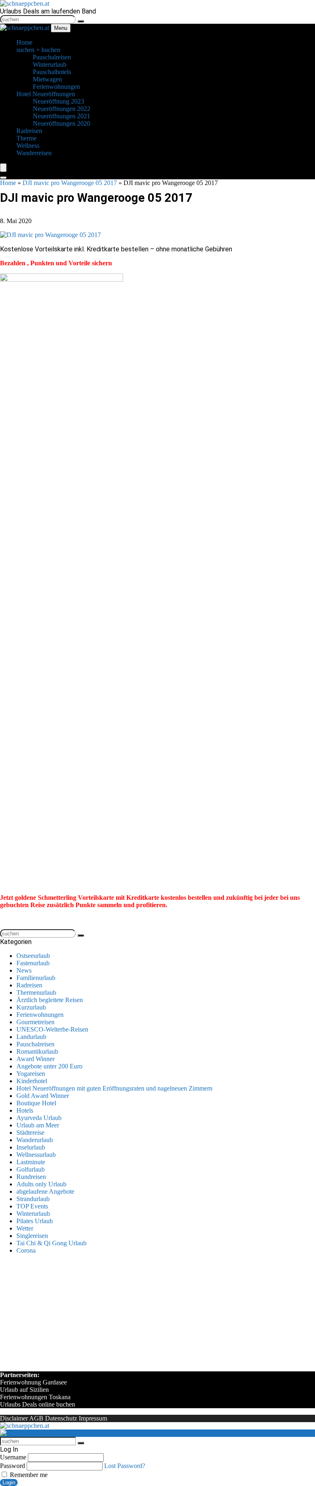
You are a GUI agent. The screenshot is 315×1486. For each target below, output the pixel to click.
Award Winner (35, 1058)
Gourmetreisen (35, 1022)
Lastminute (30, 1162)
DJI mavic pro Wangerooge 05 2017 (70, 182)
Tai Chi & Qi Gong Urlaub (51, 1243)
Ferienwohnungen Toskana (35, 1396)
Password (12, 1465)
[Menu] (3, 167)
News (24, 970)
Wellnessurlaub (36, 1154)
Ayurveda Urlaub (39, 1117)
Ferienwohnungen (40, 1014)
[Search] (3, 177)
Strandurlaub (33, 1198)
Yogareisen (30, 1073)
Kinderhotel (31, 1080)
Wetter (24, 1228)
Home (8, 182)
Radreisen (29, 985)
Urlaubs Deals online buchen (37, 1404)
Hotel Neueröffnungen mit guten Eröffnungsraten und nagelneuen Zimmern (114, 1088)
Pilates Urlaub (34, 1220)
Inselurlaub (30, 1147)
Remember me (28, 1474)
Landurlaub (31, 1036)
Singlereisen (32, 1235)
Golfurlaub (30, 1169)
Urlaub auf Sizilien (24, 1389)
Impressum (93, 1418)
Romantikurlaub (37, 1051)
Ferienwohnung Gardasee (33, 1382)
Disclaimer (14, 1418)
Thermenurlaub (36, 992)
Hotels (24, 1110)
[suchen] (81, 21)
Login (8, 1482)
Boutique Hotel (36, 1103)
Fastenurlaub (33, 963)
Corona (26, 1250)
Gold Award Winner (42, 1095)
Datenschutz (61, 1418)
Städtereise (30, 1132)
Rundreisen (31, 1176)
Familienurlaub (35, 977)
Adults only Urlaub (41, 1184)
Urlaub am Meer (37, 1125)
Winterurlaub (33, 1213)
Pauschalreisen (35, 1044)
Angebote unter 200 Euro (49, 1066)
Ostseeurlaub (33, 955)
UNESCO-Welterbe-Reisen (52, 1029)
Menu (60, 28)
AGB (36, 1418)
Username (13, 1457)
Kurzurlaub (31, 1007)
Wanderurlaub (34, 1139)
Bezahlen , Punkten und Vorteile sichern (56, 263)
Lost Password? (124, 1465)
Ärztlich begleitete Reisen (49, 999)
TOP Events (32, 1206)
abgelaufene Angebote (45, 1191)
